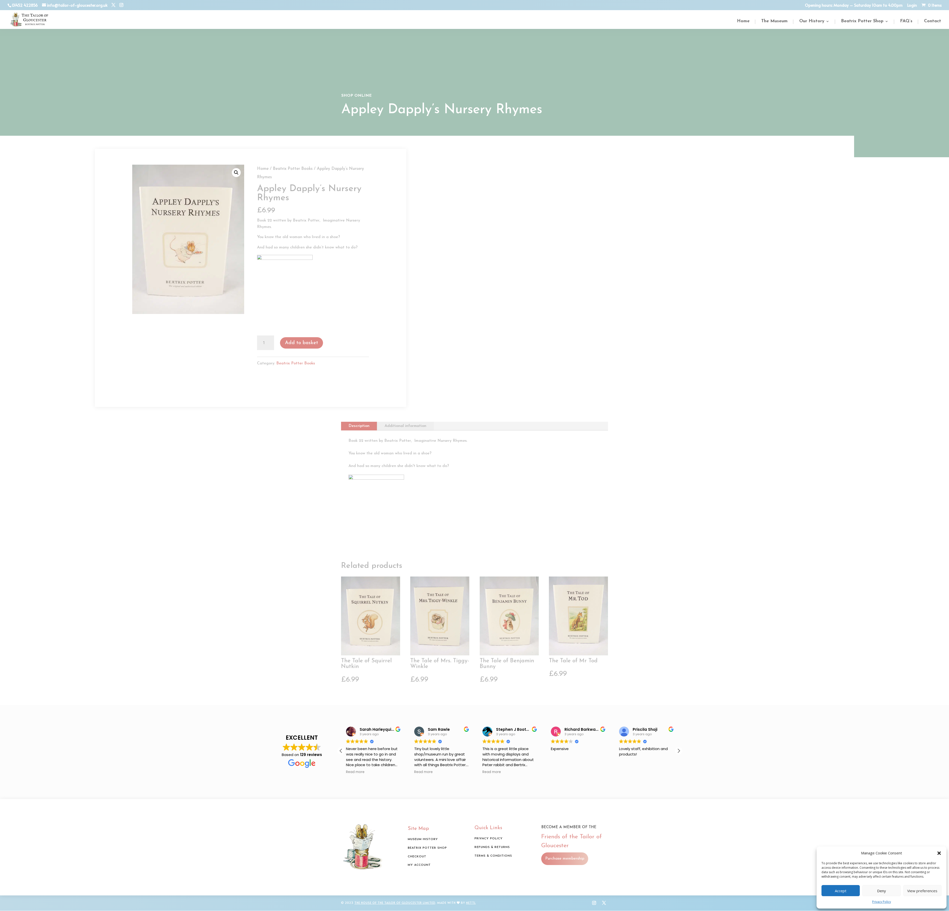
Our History (811, 21)
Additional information (405, 426)
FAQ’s (906, 21)
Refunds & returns (492, 847)
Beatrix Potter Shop (862, 21)
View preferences (922, 890)
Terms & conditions (493, 855)
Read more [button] (355, 772)
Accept (840, 890)
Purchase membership (564, 859)
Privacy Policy (881, 902)
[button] (939, 853)
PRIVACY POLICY (488, 838)
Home (743, 21)
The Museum (774, 21)
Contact (932, 21)
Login (912, 5)
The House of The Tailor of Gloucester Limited (394, 903)
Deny (881, 890)
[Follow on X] (604, 903)
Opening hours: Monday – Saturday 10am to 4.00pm (854, 5)
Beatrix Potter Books (293, 169)
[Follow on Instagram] (594, 903)
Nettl (471, 903)
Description (358, 426)
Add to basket (301, 342)
